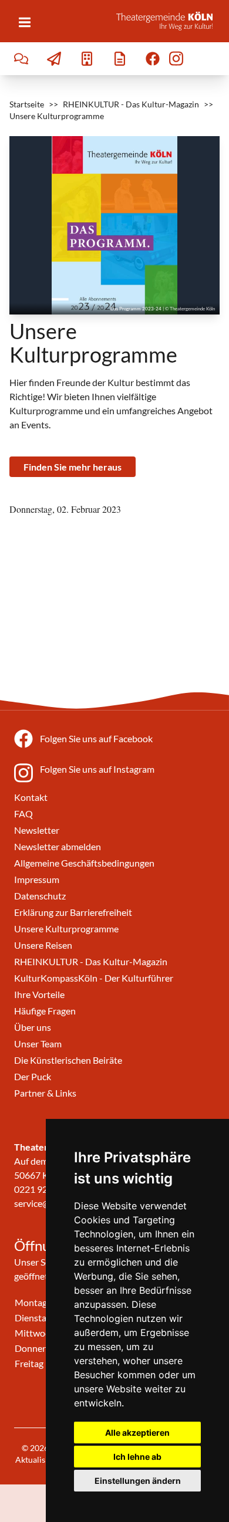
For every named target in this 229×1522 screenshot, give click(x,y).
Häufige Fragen (45, 1010)
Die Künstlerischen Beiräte (68, 1060)
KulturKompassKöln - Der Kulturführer (93, 977)
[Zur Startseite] (168, 21)
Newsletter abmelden (57, 846)
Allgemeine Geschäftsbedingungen (84, 862)
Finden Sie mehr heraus (72, 466)
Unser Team (38, 1043)
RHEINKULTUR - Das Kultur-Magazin (131, 104)
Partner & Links (45, 1092)
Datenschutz (40, 895)
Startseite (26, 104)
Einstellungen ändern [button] (138, 1481)
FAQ (23, 813)
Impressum (36, 879)
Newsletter (36, 830)
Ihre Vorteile (39, 994)
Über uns (32, 1027)
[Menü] (24, 22)
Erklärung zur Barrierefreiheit (73, 912)
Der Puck (32, 1076)
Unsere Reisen (43, 945)
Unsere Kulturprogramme (66, 928)
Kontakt (31, 797)
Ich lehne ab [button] (137, 1457)
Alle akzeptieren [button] (137, 1433)
